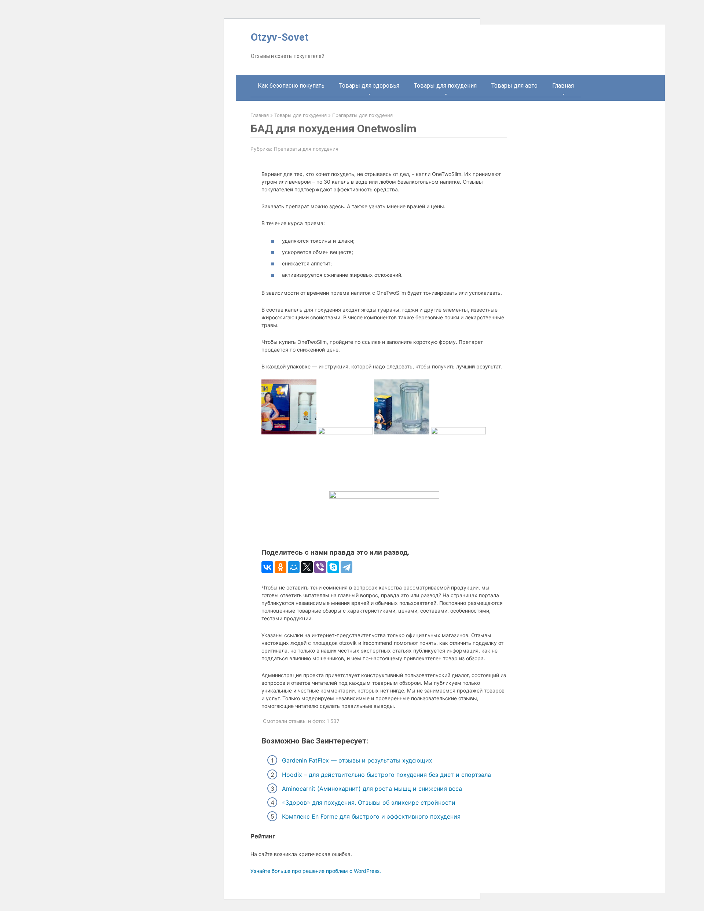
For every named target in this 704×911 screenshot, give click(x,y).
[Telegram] (346, 567)
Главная (563, 85)
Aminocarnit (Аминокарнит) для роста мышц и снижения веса (372, 788)
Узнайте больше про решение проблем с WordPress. (315, 871)
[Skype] (333, 567)
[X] (307, 567)
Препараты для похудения (306, 149)
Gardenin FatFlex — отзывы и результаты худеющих (357, 760)
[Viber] (320, 567)
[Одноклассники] (280, 567)
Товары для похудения (445, 85)
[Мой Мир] (294, 567)
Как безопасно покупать (291, 85)
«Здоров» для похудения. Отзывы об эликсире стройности (368, 802)
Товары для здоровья (369, 85)
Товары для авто (514, 85)
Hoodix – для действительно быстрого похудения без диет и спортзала (386, 774)
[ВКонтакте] (267, 567)
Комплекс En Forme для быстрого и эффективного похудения (371, 816)
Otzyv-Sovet (279, 37)
